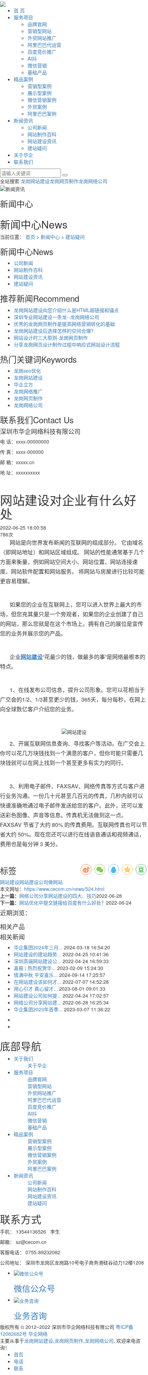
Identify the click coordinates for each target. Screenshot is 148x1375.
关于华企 (23, 154)
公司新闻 (37, 127)
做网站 (55, 881)
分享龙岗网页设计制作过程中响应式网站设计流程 (67, 344)
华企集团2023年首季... (38, 1009)
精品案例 (23, 79)
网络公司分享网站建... (37, 1002)
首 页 (19, 10)
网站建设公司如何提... (37, 995)
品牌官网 (37, 24)
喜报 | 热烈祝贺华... (35, 967)
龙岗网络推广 (28, 391)
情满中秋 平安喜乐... (36, 974)
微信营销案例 (42, 99)
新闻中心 (50, 236)
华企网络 (37, 1333)
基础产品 (37, 72)
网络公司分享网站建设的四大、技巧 (57, 895)
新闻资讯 (23, 120)
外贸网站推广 (42, 37)
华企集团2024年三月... (38, 947)
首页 (30, 236)
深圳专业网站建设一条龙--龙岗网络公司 (56, 316)
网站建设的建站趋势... (37, 954)
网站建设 (9, 881)
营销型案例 (40, 86)
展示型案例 (40, 92)
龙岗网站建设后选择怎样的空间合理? (54, 330)
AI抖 (32, 58)
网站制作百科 (42, 134)
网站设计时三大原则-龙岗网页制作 (51, 337)
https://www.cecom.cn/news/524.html (64, 888)
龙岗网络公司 (92, 181)
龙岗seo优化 (27, 370)
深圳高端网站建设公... (37, 961)
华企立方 (23, 384)
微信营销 (37, 65)
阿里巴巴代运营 (44, 44)
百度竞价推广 (42, 51)
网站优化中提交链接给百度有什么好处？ (62, 902)
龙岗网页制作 (64, 181)
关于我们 (23, 1058)
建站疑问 (37, 148)
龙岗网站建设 (35, 181)
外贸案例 (37, 106)
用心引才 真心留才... (36, 988)
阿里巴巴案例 (42, 113)
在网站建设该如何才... (37, 981)
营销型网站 (40, 31)
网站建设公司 (33, 881)
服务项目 (23, 17)
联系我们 (23, 161)
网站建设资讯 (42, 141)
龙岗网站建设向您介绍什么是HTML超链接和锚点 (66, 310)
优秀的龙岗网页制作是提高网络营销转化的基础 (64, 323)
